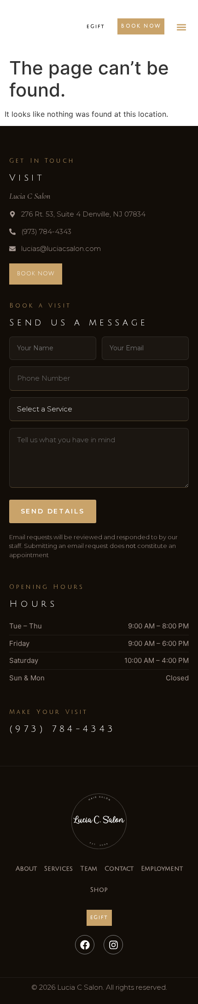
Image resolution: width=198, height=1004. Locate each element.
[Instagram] (113, 944)
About (26, 868)
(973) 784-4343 (62, 729)
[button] (181, 26)
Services (58, 868)
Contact (119, 868)
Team (88, 868)
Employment (162, 868)
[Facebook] (84, 944)
